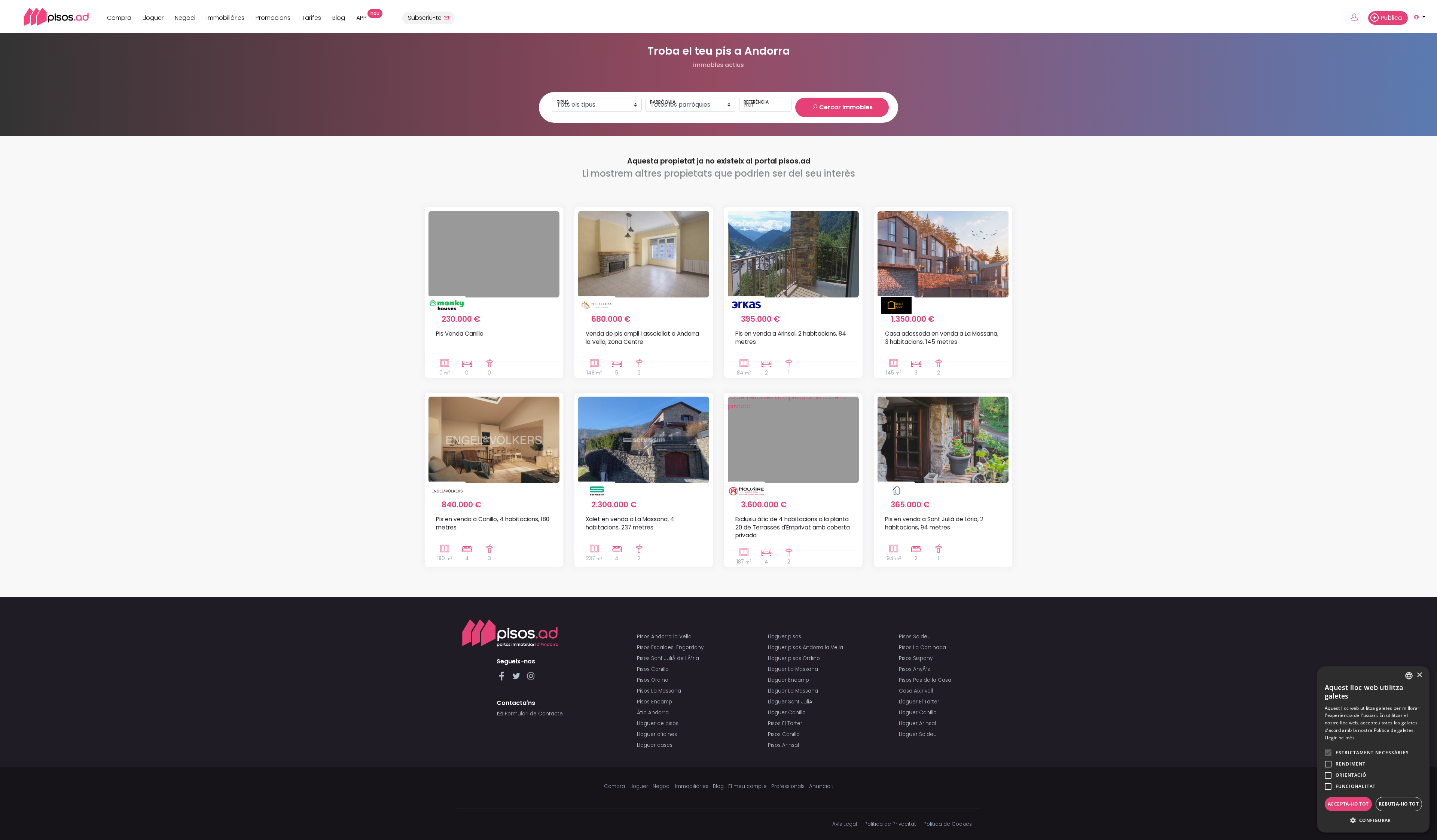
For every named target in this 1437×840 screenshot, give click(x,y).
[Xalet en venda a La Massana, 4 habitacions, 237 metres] (643, 440)
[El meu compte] (1358, 17)
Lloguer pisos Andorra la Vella (805, 647)
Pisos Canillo (653, 669)
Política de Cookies (948, 824)
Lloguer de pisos (657, 723)
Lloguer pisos (784, 636)
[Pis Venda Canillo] (493, 254)
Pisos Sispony (916, 658)
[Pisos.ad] (510, 632)
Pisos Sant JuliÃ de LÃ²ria (668, 658)
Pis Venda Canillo (459, 333)
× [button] (1419, 675)
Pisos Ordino (652, 680)
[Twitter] (517, 678)
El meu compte (747, 786)
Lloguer (153, 17)
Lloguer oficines (657, 734)
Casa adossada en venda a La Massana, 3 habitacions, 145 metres (941, 337)
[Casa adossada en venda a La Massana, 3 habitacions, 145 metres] (943, 254)
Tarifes (311, 17)
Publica (1391, 17)
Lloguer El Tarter (919, 701)
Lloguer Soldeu (918, 734)
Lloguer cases (654, 745)
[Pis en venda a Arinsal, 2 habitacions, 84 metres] (793, 254)
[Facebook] (503, 678)
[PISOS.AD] (48, 16)
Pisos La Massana (659, 690)
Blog (338, 17)
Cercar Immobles (845, 107)
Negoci (185, 17)
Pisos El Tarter (785, 723)
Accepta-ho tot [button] (1348, 804)
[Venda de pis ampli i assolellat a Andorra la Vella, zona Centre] (643, 254)
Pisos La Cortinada (922, 647)
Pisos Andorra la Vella (664, 636)
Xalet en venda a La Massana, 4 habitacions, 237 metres (630, 523)
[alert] (1373, 749)
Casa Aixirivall (916, 690)
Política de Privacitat (890, 824)
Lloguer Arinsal (917, 723)
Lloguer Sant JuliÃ (791, 701)
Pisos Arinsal (783, 745)
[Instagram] (531, 678)
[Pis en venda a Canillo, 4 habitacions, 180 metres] (493, 440)
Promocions (273, 17)
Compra (119, 17)
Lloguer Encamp (788, 680)
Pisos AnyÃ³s (914, 669)
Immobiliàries (225, 17)
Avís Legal (844, 824)
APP (364, 17)
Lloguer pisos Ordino (794, 658)
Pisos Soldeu (915, 636)
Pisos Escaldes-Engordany (670, 647)
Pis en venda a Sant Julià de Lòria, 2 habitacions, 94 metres (934, 523)
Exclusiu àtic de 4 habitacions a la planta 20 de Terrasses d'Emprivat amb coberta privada (792, 527)
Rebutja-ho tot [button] (1399, 804)
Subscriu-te (425, 17)
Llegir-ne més (1340, 737)
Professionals (788, 786)
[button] (1373, 820)
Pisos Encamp (654, 701)
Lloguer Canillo (787, 712)
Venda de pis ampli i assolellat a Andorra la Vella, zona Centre (642, 337)
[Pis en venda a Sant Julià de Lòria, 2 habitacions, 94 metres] (943, 440)
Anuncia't (821, 786)
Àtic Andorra (653, 712)
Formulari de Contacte (533, 713)
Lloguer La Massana (793, 669)
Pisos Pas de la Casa (925, 680)
